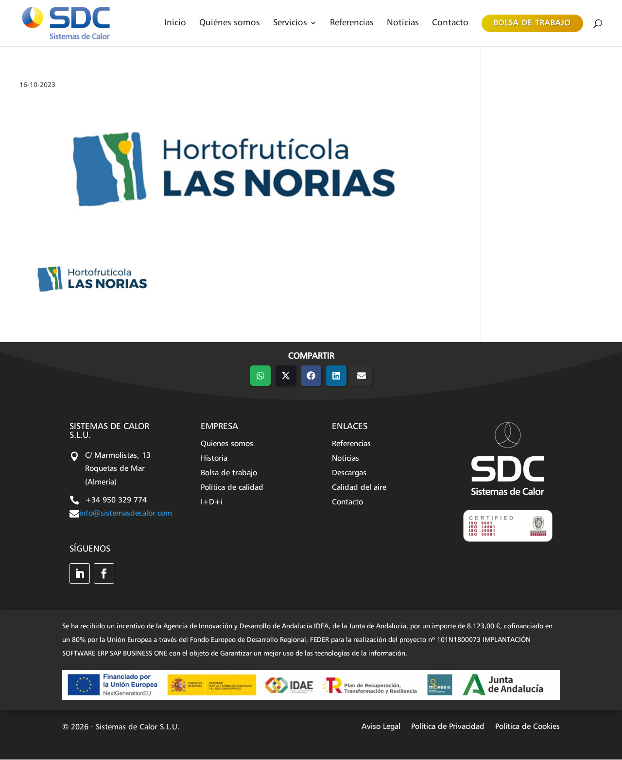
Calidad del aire (359, 488)
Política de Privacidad (447, 727)
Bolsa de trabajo (532, 23)
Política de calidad (232, 488)
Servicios (290, 23)
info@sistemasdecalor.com (125, 514)
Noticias (403, 23)
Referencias (352, 23)
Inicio (175, 23)
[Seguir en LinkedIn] (79, 573)
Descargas (349, 473)
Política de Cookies (527, 727)
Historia (214, 459)
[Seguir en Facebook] (104, 573)
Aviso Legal (381, 727)
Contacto (450, 23)
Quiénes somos (229, 23)
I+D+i (212, 502)
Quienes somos (227, 444)
